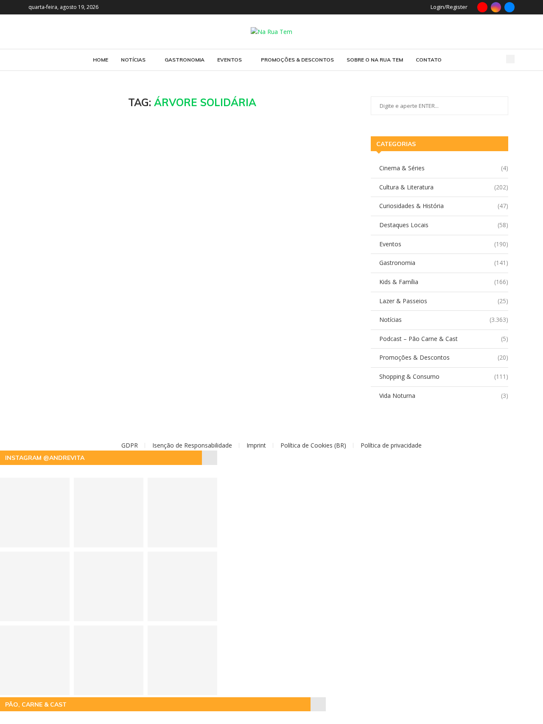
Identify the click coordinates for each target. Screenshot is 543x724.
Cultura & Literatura (443, 187)
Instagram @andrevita (44, 458)
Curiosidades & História (443, 206)
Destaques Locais (443, 225)
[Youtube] (482, 7)
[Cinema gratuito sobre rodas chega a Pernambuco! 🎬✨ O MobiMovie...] (182, 512)
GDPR (129, 445)
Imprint (256, 445)
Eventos (229, 59)
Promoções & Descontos (297, 59)
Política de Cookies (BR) (313, 445)
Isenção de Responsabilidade (192, 445)
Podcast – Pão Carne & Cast (443, 339)
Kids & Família (443, 282)
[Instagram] (496, 7)
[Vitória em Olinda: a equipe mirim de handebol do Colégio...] (182, 586)
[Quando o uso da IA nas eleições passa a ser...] (109, 660)
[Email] (509, 7)
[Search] (510, 59)
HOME (100, 59)
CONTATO (429, 59)
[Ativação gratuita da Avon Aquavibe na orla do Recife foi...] (109, 586)
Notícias (133, 59)
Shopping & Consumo (443, 376)
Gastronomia (184, 59)
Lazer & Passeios (443, 301)
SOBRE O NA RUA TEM (375, 59)
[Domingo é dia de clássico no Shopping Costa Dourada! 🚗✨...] (182, 660)
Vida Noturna (443, 396)
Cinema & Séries (443, 168)
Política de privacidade (391, 445)
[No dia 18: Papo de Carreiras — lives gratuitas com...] (109, 512)
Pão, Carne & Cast (36, 704)
